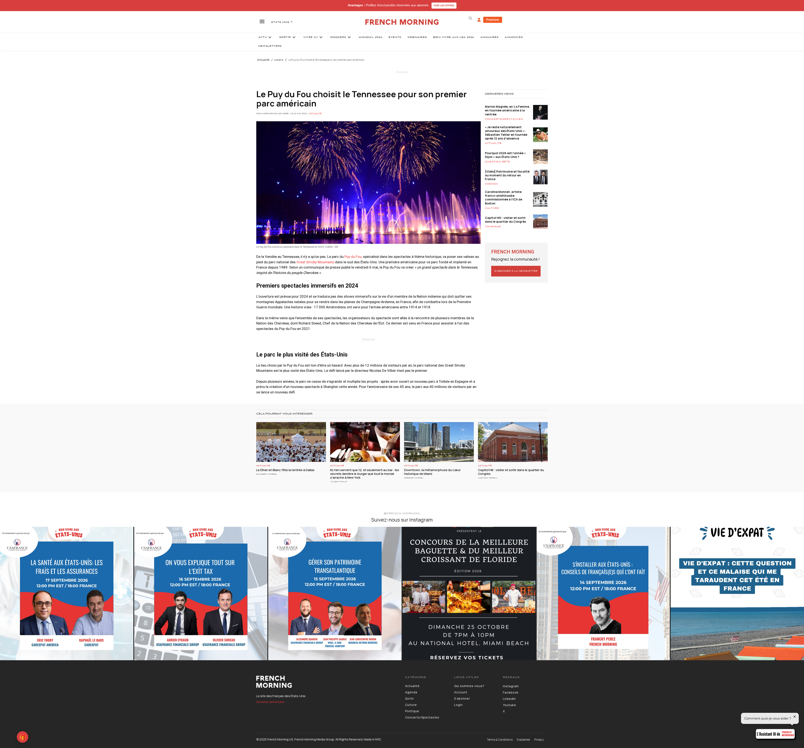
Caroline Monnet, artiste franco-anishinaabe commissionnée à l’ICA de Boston (503, 197)
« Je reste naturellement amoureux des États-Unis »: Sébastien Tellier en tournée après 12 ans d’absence (506, 133)
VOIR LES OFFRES (444, 5)
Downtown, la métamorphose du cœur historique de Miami (432, 472)
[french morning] (402, 22)
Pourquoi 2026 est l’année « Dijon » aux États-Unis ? (505, 155)
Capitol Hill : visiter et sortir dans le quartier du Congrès (505, 219)
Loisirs (278, 60)
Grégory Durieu (413, 478)
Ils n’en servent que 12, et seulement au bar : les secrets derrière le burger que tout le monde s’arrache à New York (364, 474)
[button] (470, 18)
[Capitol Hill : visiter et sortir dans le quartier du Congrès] (513, 442)
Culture (492, 208)
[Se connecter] (479, 20)
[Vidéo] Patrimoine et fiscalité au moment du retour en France (507, 175)
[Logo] (327, 682)
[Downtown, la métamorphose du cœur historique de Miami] (439, 442)
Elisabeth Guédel (266, 474)
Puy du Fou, (353, 257)
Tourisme (493, 226)
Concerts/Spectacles (504, 119)
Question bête (497, 161)
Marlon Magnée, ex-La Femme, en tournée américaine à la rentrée (507, 110)
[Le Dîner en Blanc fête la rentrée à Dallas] (291, 442)
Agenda (491, 184)
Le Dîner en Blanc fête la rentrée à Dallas (285, 470)
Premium (492, 19)
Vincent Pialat (338, 482)
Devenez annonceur (270, 702)
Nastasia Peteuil (487, 478)
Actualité (263, 60)
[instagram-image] (66, 593)
